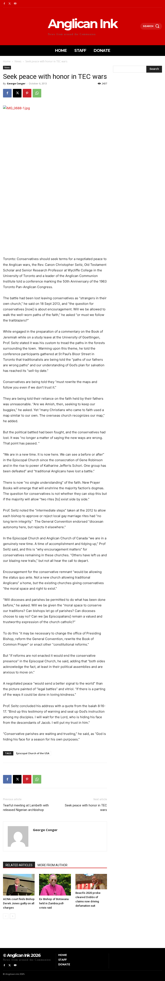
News (18, 61)
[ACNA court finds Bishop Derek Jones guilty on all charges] (19, 885)
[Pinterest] (27, 93)
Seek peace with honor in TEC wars (86, 807)
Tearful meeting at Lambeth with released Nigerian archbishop (26, 807)
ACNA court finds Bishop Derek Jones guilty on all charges (19, 903)
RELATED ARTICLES (19, 865)
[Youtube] (15, 3)
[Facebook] (4, 3)
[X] (9, 3)
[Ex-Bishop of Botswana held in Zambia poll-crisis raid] (55, 885)
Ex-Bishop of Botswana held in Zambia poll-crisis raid (54, 903)
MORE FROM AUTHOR (52, 865)
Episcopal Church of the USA (32, 753)
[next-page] (12, 916)
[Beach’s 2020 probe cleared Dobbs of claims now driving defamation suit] (91, 881)
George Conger (16, 83)
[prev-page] (5, 916)
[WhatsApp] (37, 93)
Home (7, 61)
